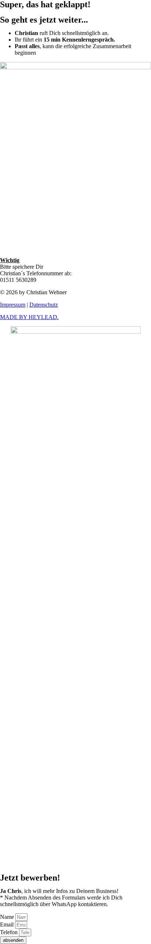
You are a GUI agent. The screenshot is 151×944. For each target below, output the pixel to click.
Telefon (9, 932)
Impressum (12, 305)
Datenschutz (43, 305)
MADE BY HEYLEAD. (29, 317)
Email (7, 924)
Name (7, 917)
